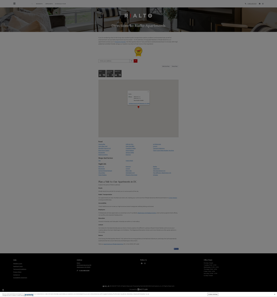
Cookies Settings (212, 294)
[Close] (274, 294)
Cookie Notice (29, 295)
